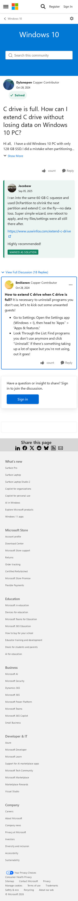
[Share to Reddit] (39, 447)
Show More (15, 156)
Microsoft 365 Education (18, 626)
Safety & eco (12, 889)
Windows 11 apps (14, 516)
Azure (8, 742)
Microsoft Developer (16, 749)
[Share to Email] (60, 447)
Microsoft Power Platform (18, 701)
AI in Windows (12, 502)
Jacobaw (24, 186)
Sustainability (12, 860)
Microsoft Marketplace (17, 777)
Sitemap (9, 881)
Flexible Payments (14, 585)
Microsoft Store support (17, 550)
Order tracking (12, 564)
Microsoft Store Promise (18, 578)
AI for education (13, 654)
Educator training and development (23, 640)
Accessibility (11, 853)
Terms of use (34, 885)
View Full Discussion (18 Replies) (27, 272)
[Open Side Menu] (6, 6)
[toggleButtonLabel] (72, 18)
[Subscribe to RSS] (53, 447)
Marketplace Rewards (16, 784)
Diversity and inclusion (17, 846)
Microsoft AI (11, 674)
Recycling (29, 889)
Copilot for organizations (18, 488)
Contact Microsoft (28, 881)
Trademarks (52, 885)
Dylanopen (24, 82)
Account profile (13, 536)
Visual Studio (12, 791)
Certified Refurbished (16, 571)
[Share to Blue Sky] (46, 447)
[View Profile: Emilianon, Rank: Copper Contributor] (9, 284)
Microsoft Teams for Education (21, 619)
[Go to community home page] (15, 6)
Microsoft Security (14, 680)
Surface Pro (11, 467)
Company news (13, 825)
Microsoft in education (17, 605)
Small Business (13, 722)
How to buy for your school (19, 633)
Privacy (46, 881)
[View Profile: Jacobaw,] (12, 188)
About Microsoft (13, 818)
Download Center (14, 543)
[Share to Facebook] (25, 447)
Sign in (23, 399)
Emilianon (23, 282)
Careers (9, 811)
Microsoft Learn (13, 756)
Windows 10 (15, 18)
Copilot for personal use (17, 495)
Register (54, 6)
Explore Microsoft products (19, 509)
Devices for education (16, 612)
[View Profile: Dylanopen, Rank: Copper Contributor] (8, 84)
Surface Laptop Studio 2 (17, 481)
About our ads (46, 889)
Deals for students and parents (21, 647)
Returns (9, 557)
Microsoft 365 (12, 694)
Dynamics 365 (12, 687)
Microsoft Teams (13, 708)
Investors (10, 839)
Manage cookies (13, 885)
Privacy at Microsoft (15, 832)
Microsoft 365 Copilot (16, 715)
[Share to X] (32, 447)
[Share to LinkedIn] (17, 447)
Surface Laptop (13, 474)
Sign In (68, 6)
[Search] (43, 6)
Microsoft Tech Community (19, 770)
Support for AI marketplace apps (22, 763)
